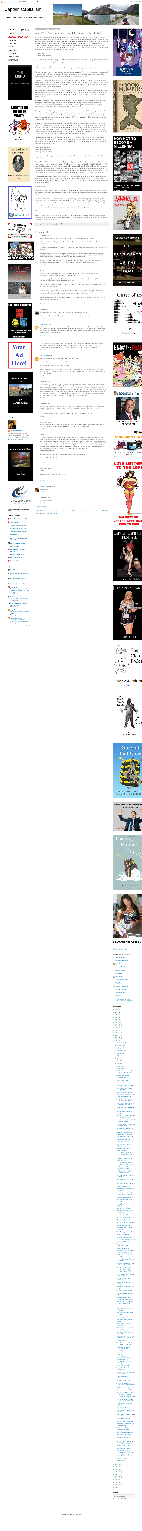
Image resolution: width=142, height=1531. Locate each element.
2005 (117, 1485)
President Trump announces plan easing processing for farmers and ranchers (19, 590)
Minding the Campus (121, 986)
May (118, 1061)
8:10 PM (42, 335)
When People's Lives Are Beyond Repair (123, 1149)
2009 (117, 1474)
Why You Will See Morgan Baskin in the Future (124, 1302)
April (118, 1063)
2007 (117, 1479)
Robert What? (44, 324)
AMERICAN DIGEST (121, 980)
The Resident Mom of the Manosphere (124, 1324)
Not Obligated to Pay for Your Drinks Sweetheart (125, 1171)
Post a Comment (42, 506)
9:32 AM (42, 416)
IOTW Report (14, 587)
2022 (117, 1020)
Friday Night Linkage (122, 1248)
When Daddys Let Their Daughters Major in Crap (124, 1298)
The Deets (118, 996)
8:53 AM (42, 481)
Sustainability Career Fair (48, 242)
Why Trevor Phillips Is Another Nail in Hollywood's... (125, 1393)
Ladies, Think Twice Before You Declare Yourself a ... (125, 1373)
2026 (117, 1009)
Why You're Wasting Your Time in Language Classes (125, 1116)
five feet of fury (120, 992)
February (119, 1458)
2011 (117, 1469)
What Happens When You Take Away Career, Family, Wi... (125, 1337)
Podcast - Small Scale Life (18, 525)
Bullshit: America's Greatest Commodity (124, 1088)
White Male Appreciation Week (125, 1183)
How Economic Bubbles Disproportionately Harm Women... (124, 1154)
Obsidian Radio (15, 561)
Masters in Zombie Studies (124, 1390)
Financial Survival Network (18, 531)
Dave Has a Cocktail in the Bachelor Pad (124, 1159)
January (119, 1461)
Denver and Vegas (122, 1083)
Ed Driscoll (118, 976)
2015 (117, 1038)
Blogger (79, 1515)
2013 (117, 1464)
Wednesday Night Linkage (124, 1092)
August (119, 1053)
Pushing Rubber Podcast (18, 528)
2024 (117, 1015)
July (118, 1056)
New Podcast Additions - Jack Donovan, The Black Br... (125, 1104)
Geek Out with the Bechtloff (18, 519)
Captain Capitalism (22, 9)
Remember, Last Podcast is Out (125, 1387)
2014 (117, 1040)
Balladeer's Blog (15, 597)
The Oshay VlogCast (16, 557)
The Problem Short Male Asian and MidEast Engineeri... (125, 1095)
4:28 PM (42, 265)
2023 (117, 1017)
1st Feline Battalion (121, 960)
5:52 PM (42, 304)
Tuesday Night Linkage (123, 1208)
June (118, 1058)
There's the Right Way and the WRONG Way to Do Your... (125, 1424)
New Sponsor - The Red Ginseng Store (123, 1145)
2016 (117, 1035)
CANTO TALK (14, 535)
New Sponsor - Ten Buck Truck (125, 1397)
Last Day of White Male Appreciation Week (123, 1167)
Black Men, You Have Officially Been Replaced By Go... (125, 1251)
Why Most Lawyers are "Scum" (125, 1217)
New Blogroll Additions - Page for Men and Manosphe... (125, 1193)
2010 (117, 1472)
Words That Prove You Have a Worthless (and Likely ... (125, 1099)
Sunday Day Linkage (122, 1234)
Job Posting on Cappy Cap (124, 1136)
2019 (117, 1027)
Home (72, 510)
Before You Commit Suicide (124, 1142)
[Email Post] (62, 224)
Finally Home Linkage (123, 1080)
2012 (117, 1466)
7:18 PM (42, 318)
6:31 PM (42, 503)
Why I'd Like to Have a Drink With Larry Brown (124, 1244)
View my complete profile (15, 440)
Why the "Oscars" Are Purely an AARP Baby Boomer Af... (125, 1442)
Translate (128, 1499)
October (119, 1048)
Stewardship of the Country (124, 1421)
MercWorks (13, 570)
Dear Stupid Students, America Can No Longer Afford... (125, 1270)
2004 (117, 1487)
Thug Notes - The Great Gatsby (125, 1085)
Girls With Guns (14, 605)
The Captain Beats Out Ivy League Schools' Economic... (124, 1348)
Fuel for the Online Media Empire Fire (124, 1320)
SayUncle (118, 964)
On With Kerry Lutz (122, 1215)
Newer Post (38, 510)
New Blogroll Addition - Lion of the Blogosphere (125, 1120)
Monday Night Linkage (123, 1139)
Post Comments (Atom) (50, 513)
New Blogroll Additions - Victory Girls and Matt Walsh (125, 1240)
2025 (117, 1012)
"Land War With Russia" (123, 1077)
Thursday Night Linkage (123, 1267)
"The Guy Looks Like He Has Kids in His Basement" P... (125, 1400)
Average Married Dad (122, 967)
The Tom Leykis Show (17, 554)
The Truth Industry (121, 1340)
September (120, 1050)
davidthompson (120, 957)
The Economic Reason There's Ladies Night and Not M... (125, 1071)
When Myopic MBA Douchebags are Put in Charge (124, 1361)
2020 (117, 1025)
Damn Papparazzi (121, 1306)
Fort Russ (118, 973)
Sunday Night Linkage (123, 1445)
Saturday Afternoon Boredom (125, 1455)
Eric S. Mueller (44, 355)
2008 (117, 1477)
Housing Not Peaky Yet (123, 1186)
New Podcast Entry (122, 1407)
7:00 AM (42, 429)
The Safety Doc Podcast (17, 543)
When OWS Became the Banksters (123, 1438)
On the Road (120, 1068)
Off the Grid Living (121, 989)
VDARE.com (119, 983)
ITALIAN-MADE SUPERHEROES (19, 598)
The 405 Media (14, 546)
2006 (117, 1482)
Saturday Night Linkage (123, 1357)
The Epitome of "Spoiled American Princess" (123, 1428)
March (119, 1066)
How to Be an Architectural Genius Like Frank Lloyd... (125, 1163)
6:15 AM (42, 398)
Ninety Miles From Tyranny (18, 603)
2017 (117, 1033)
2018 (117, 1030)
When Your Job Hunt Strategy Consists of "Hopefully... (125, 1343)
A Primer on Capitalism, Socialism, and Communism (125, 1383)
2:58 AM (42, 375)
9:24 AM (42, 491)
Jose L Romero (120, 970)
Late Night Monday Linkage (124, 1432)
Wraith (42, 310)
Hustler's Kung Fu (15, 522)
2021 (117, 1022)
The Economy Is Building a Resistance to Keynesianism (125, 1451)
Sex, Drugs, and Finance (123, 1434)
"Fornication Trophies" (123, 1220)
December (120, 1043)
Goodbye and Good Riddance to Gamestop (125, 1180)
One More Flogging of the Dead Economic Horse (124, 1133)
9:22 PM (42, 350)
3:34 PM (42, 462)
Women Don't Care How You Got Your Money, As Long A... (125, 1263)
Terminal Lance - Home (17, 578)
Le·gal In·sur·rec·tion (16, 610)
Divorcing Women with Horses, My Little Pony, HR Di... (125, 1124)
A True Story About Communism (122, 1377)
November (120, 1045)
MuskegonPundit (15, 618)
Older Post (105, 510)
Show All (28, 625)
